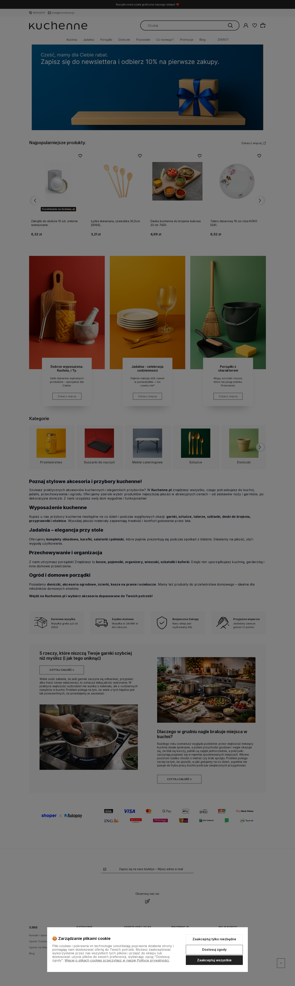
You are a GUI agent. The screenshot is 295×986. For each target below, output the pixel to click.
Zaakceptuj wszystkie (214, 960)
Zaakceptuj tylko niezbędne (214, 939)
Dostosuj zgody (214, 949)
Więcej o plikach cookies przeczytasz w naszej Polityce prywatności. (117, 960)
